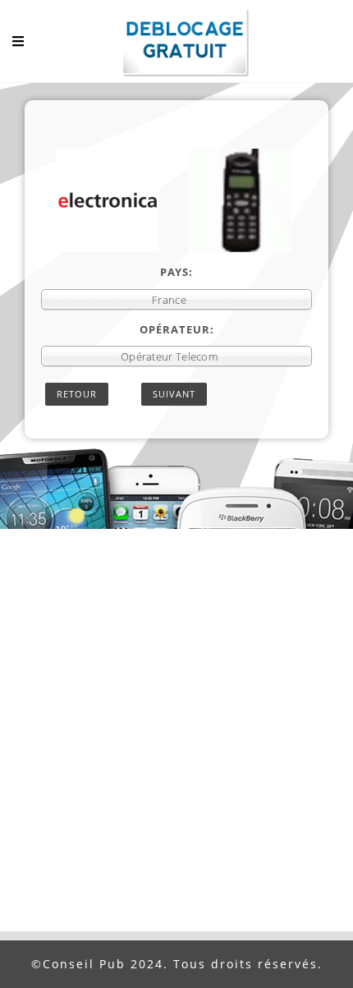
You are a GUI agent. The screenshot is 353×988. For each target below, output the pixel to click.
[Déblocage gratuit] (176, 45)
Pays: (176, 271)
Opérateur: (177, 329)
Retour (77, 394)
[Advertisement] (176, 746)
